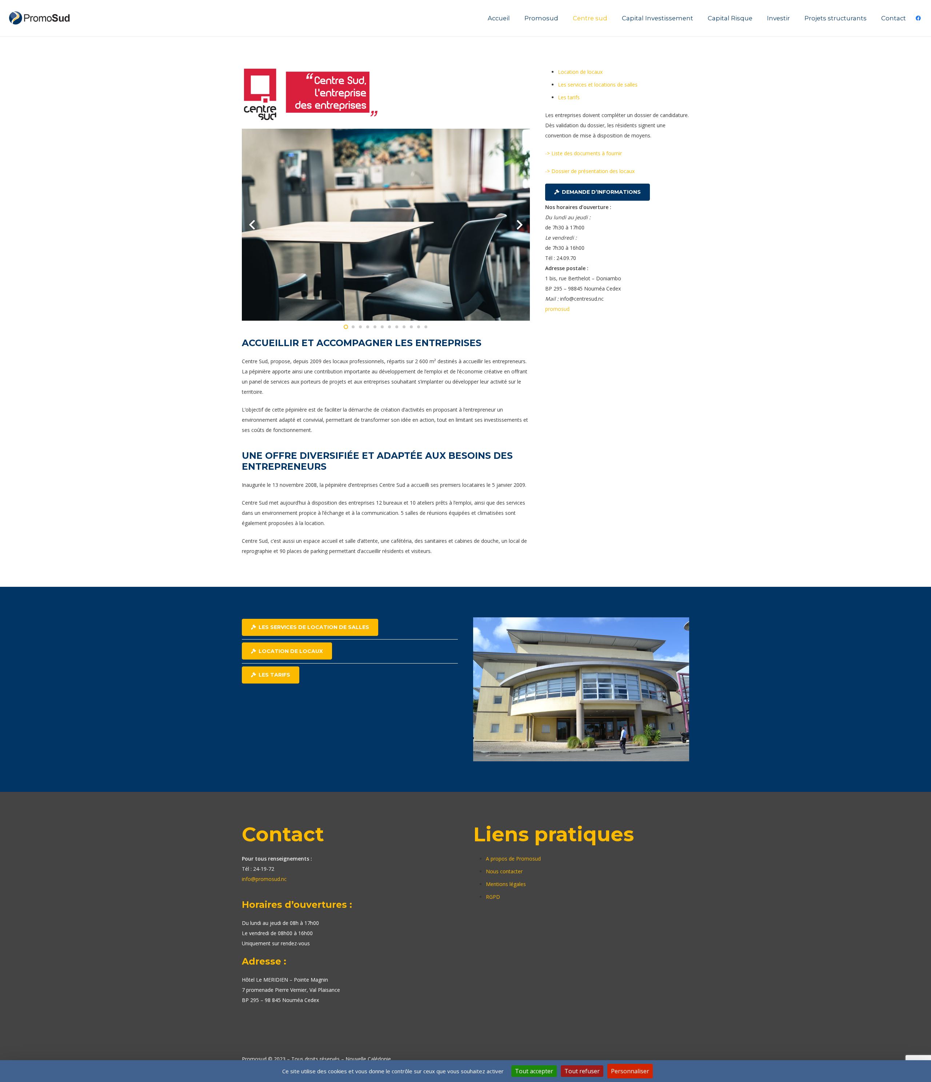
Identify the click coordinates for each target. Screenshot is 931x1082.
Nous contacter (504, 871)
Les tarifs (569, 97)
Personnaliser (630, 1071)
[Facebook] (918, 18)
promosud (557, 308)
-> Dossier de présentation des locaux (590, 171)
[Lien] (40, 18)
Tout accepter (534, 1071)
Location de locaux (580, 71)
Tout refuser (582, 1071)
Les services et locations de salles (598, 84)
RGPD (493, 896)
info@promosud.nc (264, 878)
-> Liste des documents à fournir (583, 153)
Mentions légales (506, 884)
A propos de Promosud (513, 858)
